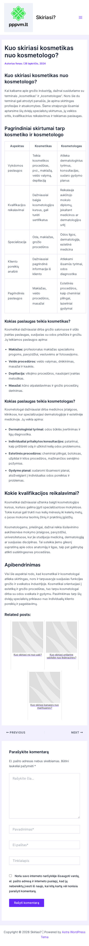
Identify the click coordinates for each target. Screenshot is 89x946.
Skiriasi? (46, 17)
